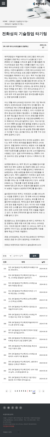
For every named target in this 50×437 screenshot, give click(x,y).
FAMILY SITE (7, 432)
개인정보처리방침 (8, 426)
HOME (5, 21)
